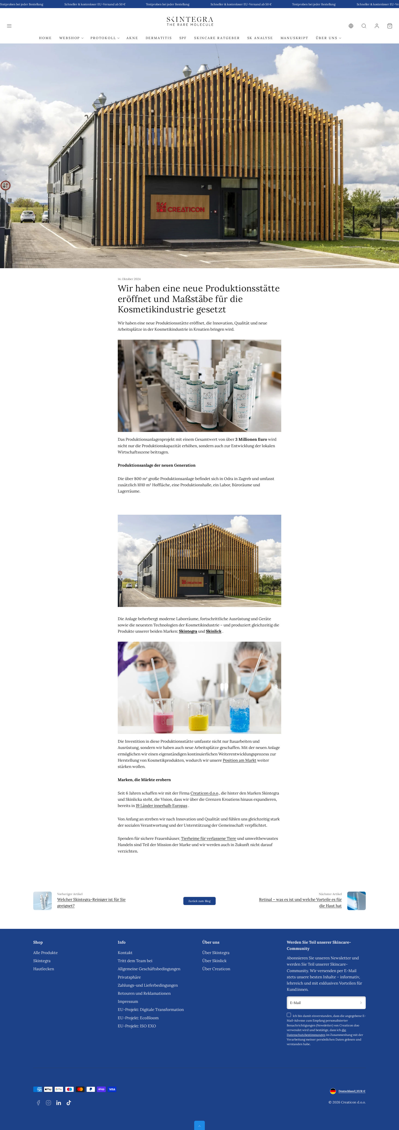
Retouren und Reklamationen (144, 993)
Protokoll (103, 38)
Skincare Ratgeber (217, 38)
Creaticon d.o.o (204, 793)
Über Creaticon (216, 968)
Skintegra (42, 960)
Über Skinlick (214, 960)
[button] (9, 25)
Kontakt (125, 952)
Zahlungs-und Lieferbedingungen (148, 985)
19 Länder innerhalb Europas (161, 805)
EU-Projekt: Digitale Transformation (151, 1009)
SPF (183, 38)
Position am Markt (239, 760)
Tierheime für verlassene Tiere (208, 838)
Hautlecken (43, 968)
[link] (351, 26)
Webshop (69, 38)
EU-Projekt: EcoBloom (138, 1017)
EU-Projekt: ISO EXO (137, 1025)
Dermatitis (159, 38)
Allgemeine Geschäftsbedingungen (149, 968)
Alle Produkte (45, 952)
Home (45, 38)
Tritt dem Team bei (135, 960)
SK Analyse (260, 38)
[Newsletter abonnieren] (361, 1002)
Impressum (128, 1001)
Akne (132, 38)
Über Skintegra (216, 952)
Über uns (327, 38)
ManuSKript (294, 38)
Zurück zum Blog (199, 901)
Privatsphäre (129, 977)
